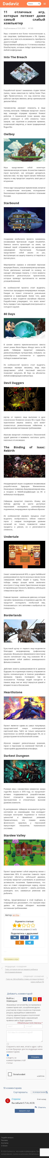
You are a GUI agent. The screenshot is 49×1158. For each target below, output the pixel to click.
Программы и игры (11, 959)
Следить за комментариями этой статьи (15, 1060)
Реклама (4, 1140)
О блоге (4, 1146)
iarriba (16, 915)
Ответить (42, 1107)
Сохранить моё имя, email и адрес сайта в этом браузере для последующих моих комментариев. (24, 1049)
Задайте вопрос (7, 1137)
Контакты (4, 1143)
